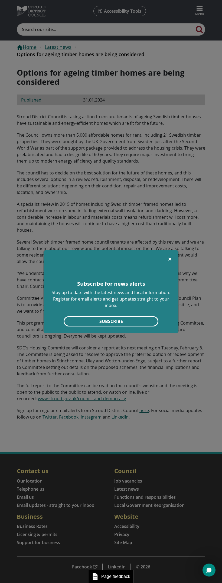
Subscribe (111, 321)
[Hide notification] (169, 259)
